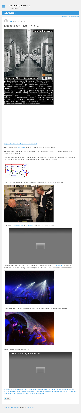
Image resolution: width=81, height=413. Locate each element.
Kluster (30, 226)
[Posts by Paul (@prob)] (6, 21)
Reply (8, 398)
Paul (10, 21)
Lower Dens (58, 265)
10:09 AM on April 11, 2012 (19, 21)
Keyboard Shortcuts (66, 16)
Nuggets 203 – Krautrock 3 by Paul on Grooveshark (20, 144)
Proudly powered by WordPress (11, 407)
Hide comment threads (75, 16)
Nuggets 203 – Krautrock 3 (21, 26)
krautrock (21, 147)
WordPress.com (30, 407)
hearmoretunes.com (19, 5)
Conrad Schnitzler (17, 226)
